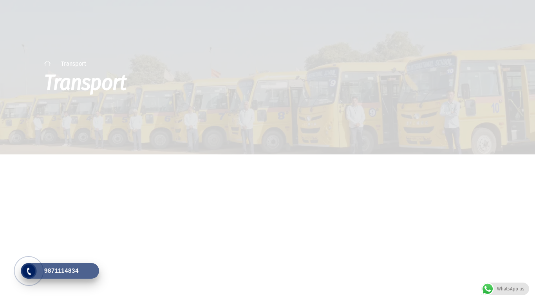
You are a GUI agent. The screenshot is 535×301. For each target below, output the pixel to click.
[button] (405, 161)
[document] (267, 150)
